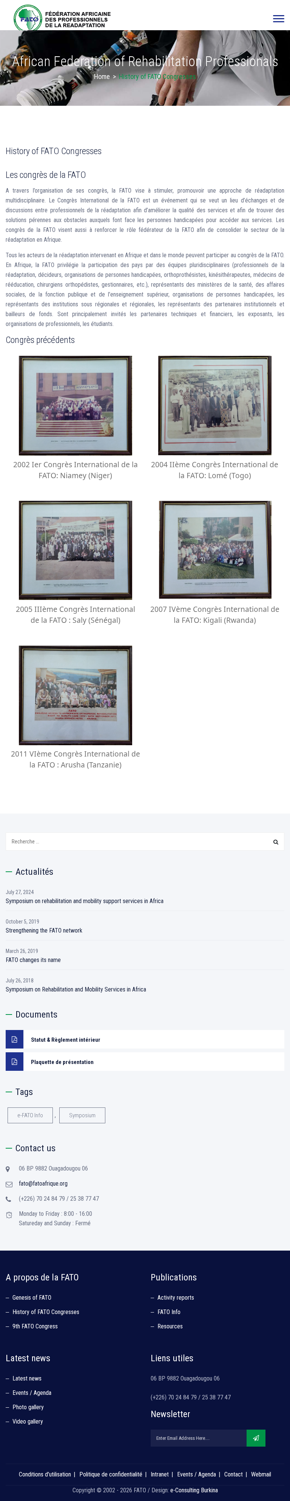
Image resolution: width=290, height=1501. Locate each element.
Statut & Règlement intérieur (65, 1039)
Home (102, 76)
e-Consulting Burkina (194, 1490)
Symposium (82, 1115)
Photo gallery (28, 1407)
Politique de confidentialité (110, 1474)
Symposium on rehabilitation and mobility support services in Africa (85, 901)
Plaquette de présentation (62, 1062)
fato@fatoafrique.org (43, 1183)
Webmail (261, 1474)
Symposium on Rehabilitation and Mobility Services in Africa (76, 989)
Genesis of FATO (31, 1297)
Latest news (27, 1378)
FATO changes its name (33, 960)
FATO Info (168, 1312)
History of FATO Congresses (45, 1312)
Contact (233, 1474)
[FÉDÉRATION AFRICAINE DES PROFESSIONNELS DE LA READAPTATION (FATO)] (62, 19)
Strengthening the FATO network (44, 930)
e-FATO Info (30, 1115)
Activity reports (175, 1297)
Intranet (160, 1474)
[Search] (275, 841)
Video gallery (27, 1421)
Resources (170, 1326)
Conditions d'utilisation (45, 1474)
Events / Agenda (31, 1392)
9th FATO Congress (35, 1326)
